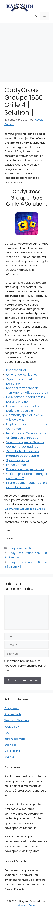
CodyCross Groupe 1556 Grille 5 (25, 509)
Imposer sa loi (16, 370)
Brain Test (11, 745)
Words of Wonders (16, 720)
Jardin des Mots (14, 739)
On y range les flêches (21, 375)
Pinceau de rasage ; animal (25, 469)
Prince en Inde (16, 465)
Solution (29, 548)
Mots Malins (12, 751)
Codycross (16, 548)
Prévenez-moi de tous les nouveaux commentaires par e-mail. (25, 665)
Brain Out (10, 757)
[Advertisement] (26, 51)
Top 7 (8, 732)
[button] (36, 16)
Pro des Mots (12, 714)
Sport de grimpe (17, 460)
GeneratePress (26, 905)
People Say (11, 726)
